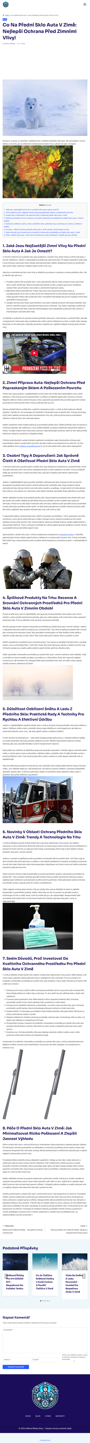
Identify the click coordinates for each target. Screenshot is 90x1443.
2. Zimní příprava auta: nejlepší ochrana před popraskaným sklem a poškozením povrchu (38, 212)
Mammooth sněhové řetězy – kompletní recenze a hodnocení (23, 1229)
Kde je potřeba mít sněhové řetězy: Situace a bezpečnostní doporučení (69, 1229)
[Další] (84, 1276)
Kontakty (60, 1416)
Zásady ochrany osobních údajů (58, 1428)
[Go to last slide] (6, 1276)
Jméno (7, 1359)
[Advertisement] (45, 62)
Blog (5, 19)
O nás (48, 1416)
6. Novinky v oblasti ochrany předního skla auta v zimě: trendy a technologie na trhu (36, 229)
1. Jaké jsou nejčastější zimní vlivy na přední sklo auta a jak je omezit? (31, 209)
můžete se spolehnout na (29, 446)
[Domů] (3, 15)
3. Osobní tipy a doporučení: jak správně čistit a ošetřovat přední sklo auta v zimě (35, 215)
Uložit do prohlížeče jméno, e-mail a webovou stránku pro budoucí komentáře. (74, 1357)
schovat (48, 205)
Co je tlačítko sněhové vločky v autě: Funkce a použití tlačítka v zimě (45, 1282)
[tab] (40, 1300)
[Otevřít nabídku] (84, 4)
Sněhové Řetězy (10, 44)
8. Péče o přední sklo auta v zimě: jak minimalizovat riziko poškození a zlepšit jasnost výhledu (40, 235)
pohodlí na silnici (67, 534)
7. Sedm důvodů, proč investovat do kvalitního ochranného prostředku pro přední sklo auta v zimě (42, 232)
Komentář (8, 1330)
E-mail (36, 1359)
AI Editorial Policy (45, 1440)
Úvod (28, 1416)
